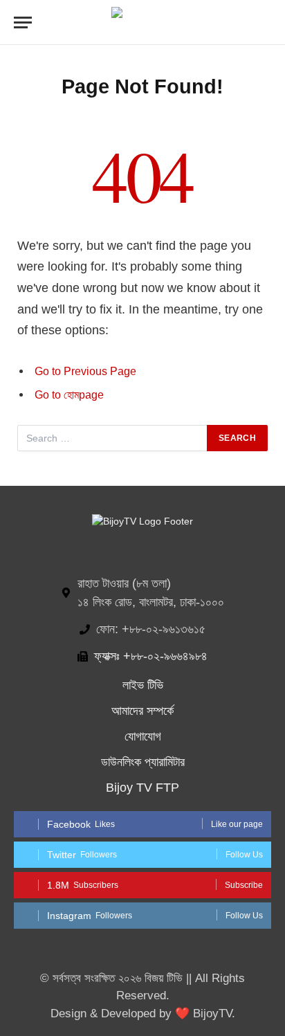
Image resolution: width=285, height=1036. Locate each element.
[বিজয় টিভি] (142, 22)
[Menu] (23, 22)
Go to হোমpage (69, 395)
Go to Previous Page (85, 371)
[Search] (269, 22)
